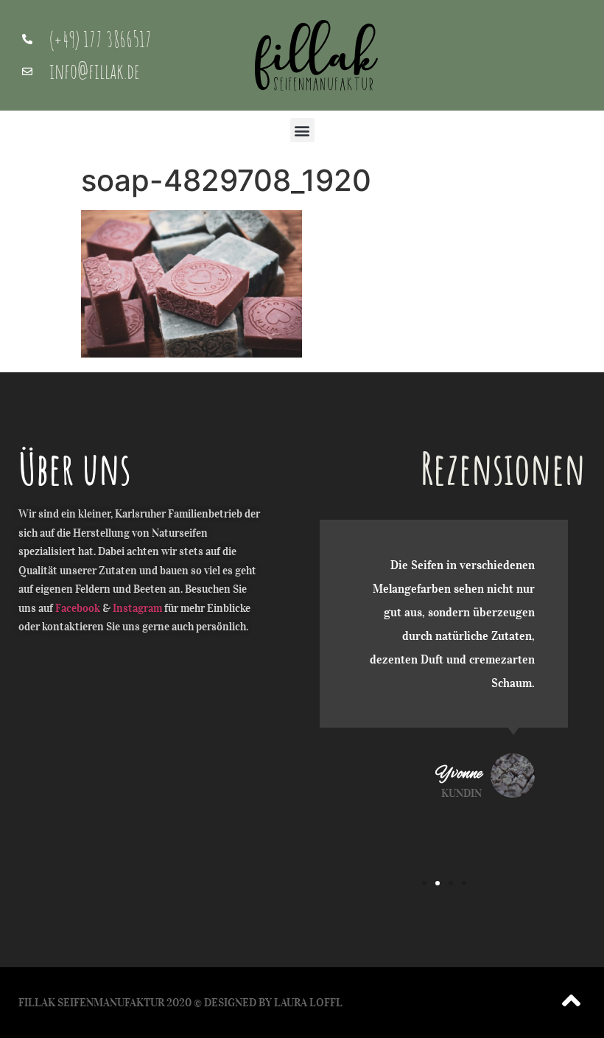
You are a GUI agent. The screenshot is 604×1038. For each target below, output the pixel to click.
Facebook (77, 608)
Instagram (137, 608)
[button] (302, 130)
